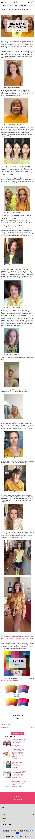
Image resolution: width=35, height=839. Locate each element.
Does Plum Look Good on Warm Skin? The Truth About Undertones (19, 742)
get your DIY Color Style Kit (9, 680)
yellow (9, 724)
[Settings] (29, 2)
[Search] (5, 2)
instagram (4, 640)
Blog (6, 5)
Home (2, 5)
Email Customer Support (8, 822)
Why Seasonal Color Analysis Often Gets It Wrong (19, 783)
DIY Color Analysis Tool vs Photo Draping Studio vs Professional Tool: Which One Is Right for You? (18, 753)
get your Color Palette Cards (23, 646)
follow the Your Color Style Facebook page (20, 636)
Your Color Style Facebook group (21, 41)
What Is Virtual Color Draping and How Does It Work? (19, 764)
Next (31, 728)
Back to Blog (18, 733)
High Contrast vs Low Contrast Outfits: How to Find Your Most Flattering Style (19, 773)
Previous (5, 728)
